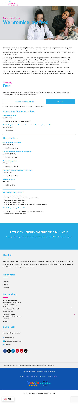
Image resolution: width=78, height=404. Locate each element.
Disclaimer (34, 376)
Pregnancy (6, 282)
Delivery (5, 285)
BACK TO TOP (53, 376)
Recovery (6, 287)
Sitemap (42, 376)
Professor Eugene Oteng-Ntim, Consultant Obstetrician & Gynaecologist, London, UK (28, 365)
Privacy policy (24, 376)
